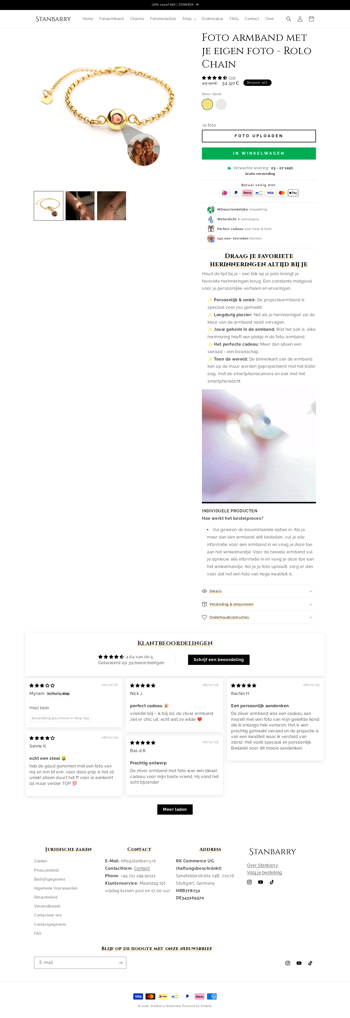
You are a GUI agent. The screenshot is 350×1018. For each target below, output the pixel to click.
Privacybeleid (46, 870)
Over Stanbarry (262, 865)
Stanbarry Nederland (165, 1006)
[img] (42, 685)
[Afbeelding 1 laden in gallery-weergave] (48, 205)
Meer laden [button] (175, 809)
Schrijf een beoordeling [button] (219, 659)
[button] (189, 18)
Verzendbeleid (47, 906)
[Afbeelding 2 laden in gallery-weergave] (80, 205)
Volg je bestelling (264, 872)
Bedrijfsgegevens (50, 879)
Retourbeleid (45, 897)
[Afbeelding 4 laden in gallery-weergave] (111, 205)
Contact (142, 868)
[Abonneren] (120, 963)
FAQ (37, 933)
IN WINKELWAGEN (259, 153)
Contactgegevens (50, 924)
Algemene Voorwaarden (56, 888)
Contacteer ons (48, 915)
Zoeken (40, 861)
